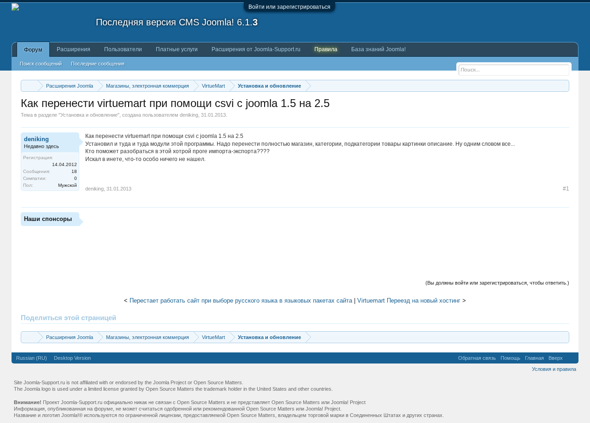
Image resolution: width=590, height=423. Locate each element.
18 (74, 171)
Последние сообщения (97, 63)
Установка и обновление (89, 115)
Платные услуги (177, 49)
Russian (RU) (31, 358)
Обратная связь (477, 358)
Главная (534, 358)
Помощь (510, 358)
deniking (189, 115)
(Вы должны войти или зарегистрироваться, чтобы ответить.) (497, 283)
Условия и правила (554, 369)
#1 (566, 188)
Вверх (556, 358)
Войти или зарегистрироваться (289, 7)
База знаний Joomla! (378, 49)
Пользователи (123, 49)
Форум (33, 50)
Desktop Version (72, 358)
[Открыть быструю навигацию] (563, 86)
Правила (325, 49)
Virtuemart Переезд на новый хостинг (408, 300)
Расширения (73, 49)
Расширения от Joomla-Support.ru (256, 49)
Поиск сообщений (41, 63)
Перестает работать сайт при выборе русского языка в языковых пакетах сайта (241, 300)
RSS (570, 358)
